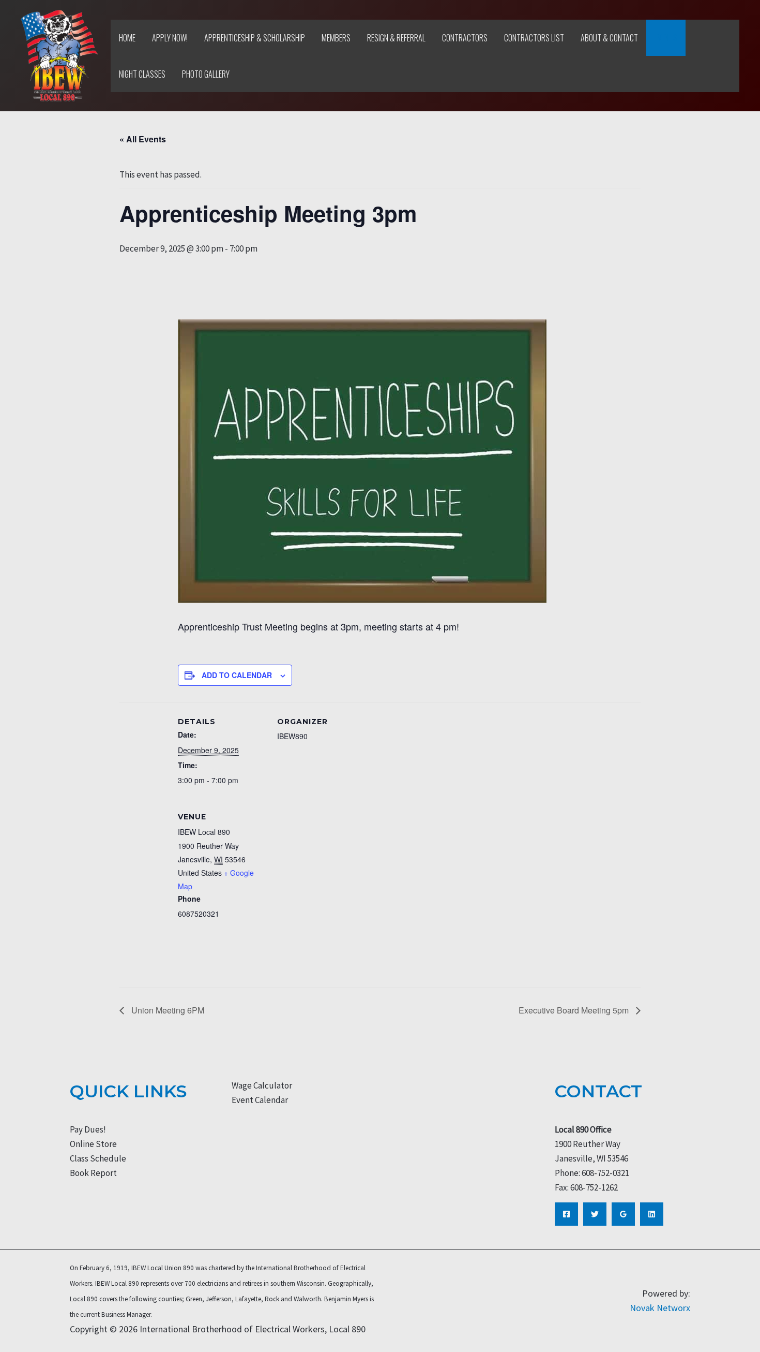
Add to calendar (237, 675)
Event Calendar (260, 1100)
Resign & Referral (396, 38)
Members (336, 38)
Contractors (465, 38)
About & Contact (609, 38)
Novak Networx (660, 1308)
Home (127, 38)
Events (666, 38)
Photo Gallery (206, 74)
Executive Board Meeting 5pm (575, 1010)
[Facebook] (566, 1214)
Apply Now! (170, 38)
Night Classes (142, 74)
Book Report (93, 1173)
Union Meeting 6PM (166, 1010)
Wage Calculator (262, 1085)
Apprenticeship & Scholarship (254, 38)
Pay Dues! (88, 1129)
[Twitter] (594, 1214)
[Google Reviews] (623, 1214)
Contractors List (534, 38)
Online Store (93, 1144)
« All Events (142, 139)
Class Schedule (98, 1158)
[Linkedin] (651, 1214)
